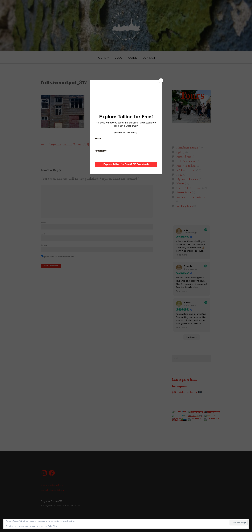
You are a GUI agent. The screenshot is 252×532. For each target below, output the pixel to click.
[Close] (161, 80)
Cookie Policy (52, 526)
